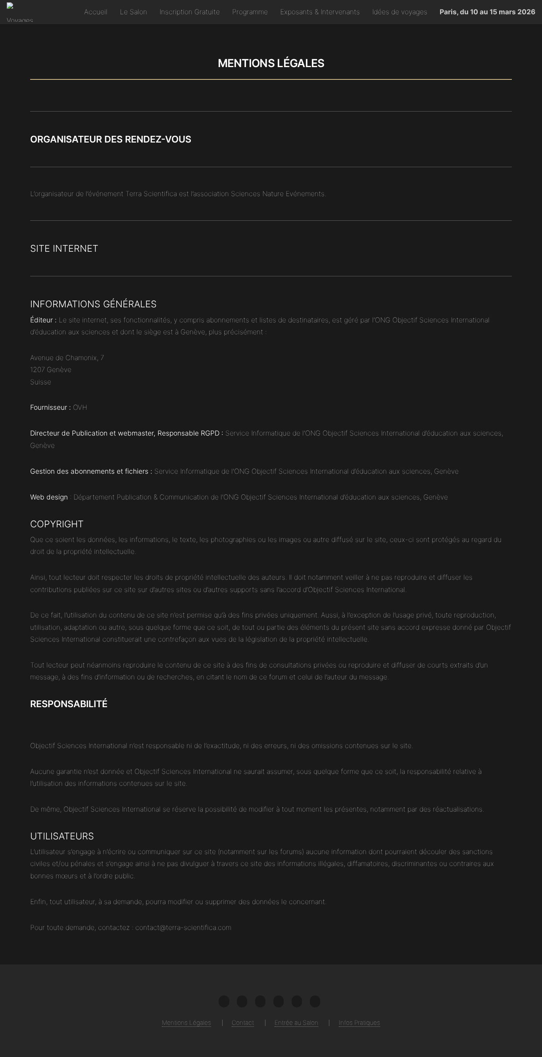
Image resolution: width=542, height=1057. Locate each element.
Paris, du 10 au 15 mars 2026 (487, 12)
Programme (250, 12)
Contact (243, 1022)
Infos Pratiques (359, 1022)
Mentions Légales (186, 1022)
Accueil (96, 12)
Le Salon (133, 12)
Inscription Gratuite (190, 12)
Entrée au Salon (296, 1022)
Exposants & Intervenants (320, 12)
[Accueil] (22, 12)
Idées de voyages (399, 12)
